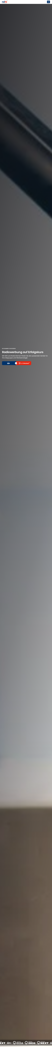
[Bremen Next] (6, 1042)
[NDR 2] (16, 1042)
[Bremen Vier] (37, 1042)
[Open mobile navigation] (48, 2)
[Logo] (4, 1)
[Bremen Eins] (25, 1042)
